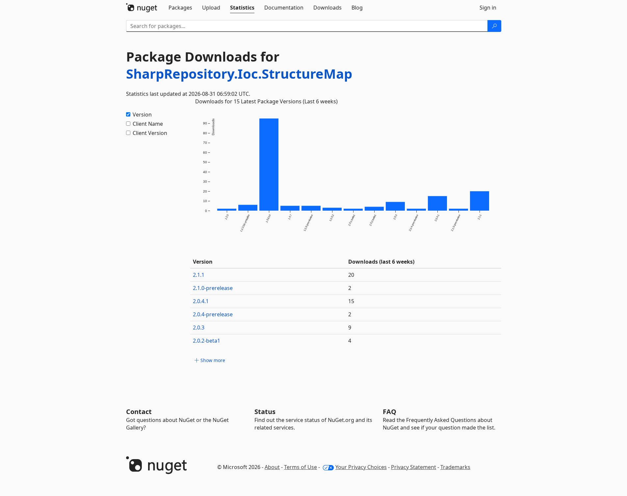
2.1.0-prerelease (213, 288)
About (272, 467)
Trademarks (455, 467)
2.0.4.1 (201, 301)
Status (264, 411)
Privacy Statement (413, 467)
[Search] (494, 26)
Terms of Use (300, 467)
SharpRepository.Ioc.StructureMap (239, 74)
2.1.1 (198, 274)
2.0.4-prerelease (213, 314)
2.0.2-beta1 (206, 340)
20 (351, 274)
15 (351, 301)
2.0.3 (198, 327)
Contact (139, 411)
